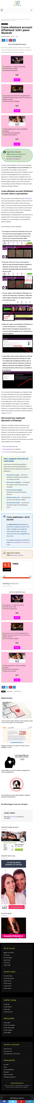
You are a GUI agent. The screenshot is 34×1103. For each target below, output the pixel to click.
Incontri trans (7, 1009)
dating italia (9, 691)
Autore (5, 1067)
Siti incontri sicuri (8, 1051)
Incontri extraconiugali (14, 490)
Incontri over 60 (7, 985)
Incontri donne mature (9, 978)
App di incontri (7, 960)
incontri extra (17, 691)
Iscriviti (17, 79)
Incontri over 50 (7, 983)
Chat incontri (7, 962)
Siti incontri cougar (13, 475)
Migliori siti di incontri (9, 952)
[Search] (31, 10)
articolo (8, 413)
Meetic (4, 446)
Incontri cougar (7, 988)
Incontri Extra (15, 19)
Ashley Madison (7, 449)
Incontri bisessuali (8, 1011)
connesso (13, 816)
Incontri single (7, 965)
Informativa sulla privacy (9, 1077)
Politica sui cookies (8, 1074)
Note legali (6, 1072)
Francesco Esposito (5, 36)
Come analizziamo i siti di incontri (12, 1053)
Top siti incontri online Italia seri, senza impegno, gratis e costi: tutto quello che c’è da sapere (17, 721)
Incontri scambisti (8, 1030)
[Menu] (2, 10)
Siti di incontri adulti (13, 502)
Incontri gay (6, 1004)
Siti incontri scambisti (14, 482)
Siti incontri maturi (8, 976)
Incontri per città (7, 1048)
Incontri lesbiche (8, 1006)
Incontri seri (6, 955)
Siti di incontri (8, 19)
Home (2, 19)
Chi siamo (6, 1064)
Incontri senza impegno (9, 1025)
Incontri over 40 (7, 981)
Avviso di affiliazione (9, 1069)
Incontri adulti (7, 1022)
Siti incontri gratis (8, 957)
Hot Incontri (5, 452)
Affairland (27, 198)
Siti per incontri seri (13, 497)
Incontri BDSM (7, 1032)
